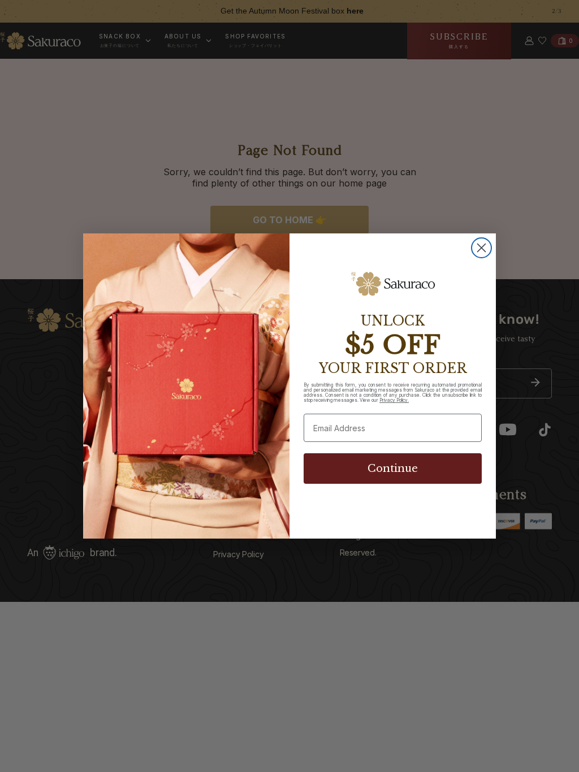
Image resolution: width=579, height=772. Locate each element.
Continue (393, 468)
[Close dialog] (481, 248)
